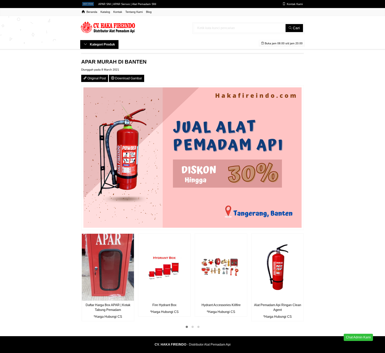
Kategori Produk (102, 44)
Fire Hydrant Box (164, 305)
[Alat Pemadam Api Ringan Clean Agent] (277, 267)
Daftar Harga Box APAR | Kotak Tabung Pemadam (108, 307)
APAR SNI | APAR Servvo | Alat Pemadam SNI (127, 4)
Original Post (96, 78)
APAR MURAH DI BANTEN (114, 62)
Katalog (105, 11)
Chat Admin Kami (358, 337)
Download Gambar (128, 78)
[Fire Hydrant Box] (164, 267)
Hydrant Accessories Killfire (221, 305)
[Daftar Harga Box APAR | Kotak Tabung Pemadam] (108, 267)
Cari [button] (296, 28)
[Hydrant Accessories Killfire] (221, 267)
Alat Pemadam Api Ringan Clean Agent (277, 307)
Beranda (91, 11)
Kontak (117, 11)
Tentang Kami (134, 11)
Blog (149, 11)
